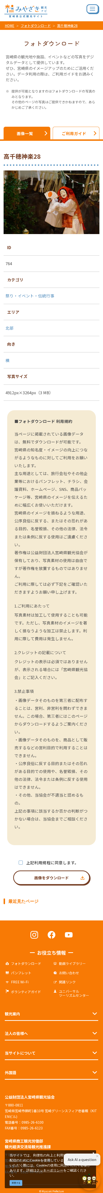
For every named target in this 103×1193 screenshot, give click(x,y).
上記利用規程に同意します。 (52, 862)
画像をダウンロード (51, 878)
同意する (16, 1182)
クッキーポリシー (49, 1170)
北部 (10, 328)
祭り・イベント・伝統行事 (30, 296)
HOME (9, 25)
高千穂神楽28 (67, 25)
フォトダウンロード (36, 25)
